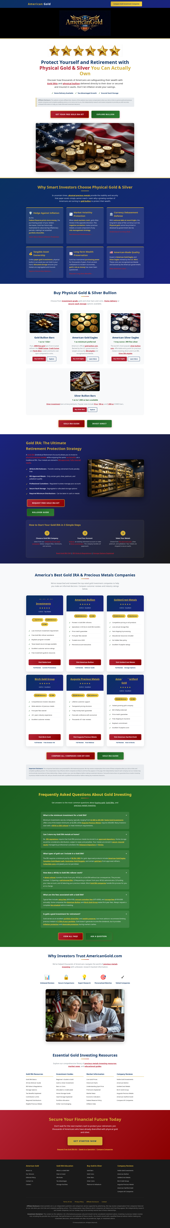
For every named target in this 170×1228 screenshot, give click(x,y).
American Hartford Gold (126, 680)
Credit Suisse (54, 348)
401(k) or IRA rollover (60, 826)
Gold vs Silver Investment (65, 1083)
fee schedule (55, 905)
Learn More (93, 359)
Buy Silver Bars (80, 409)
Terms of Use (67, 1202)
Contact (104, 1202)
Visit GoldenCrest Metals (125, 662)
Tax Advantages (61, 1181)
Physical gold (115, 225)
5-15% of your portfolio (66, 921)
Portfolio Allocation (62, 1100)
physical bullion (71, 83)
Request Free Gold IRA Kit (45, 503)
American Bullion (85, 599)
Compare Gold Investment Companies (126, 4)
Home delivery (110, 301)
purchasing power (92, 259)
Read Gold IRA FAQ (63, 553)
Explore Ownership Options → (40, 271)
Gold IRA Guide (71, 423)
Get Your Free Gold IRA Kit (70, 114)
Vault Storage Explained (64, 1097)
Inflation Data (91, 1104)
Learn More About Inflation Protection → (44, 238)
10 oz (96, 404)
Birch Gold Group (45, 679)
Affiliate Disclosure (92, 1202)
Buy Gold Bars (39, 359)
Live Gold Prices (91, 1079)
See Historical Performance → (80, 234)
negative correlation (77, 225)
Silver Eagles (114, 259)
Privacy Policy (79, 1202)
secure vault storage (77, 304)
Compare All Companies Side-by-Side (71, 756)
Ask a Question (99, 936)
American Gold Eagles (124, 257)
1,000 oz (110, 404)
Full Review (37, 668)
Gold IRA (31, 455)
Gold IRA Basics (31, 1079)
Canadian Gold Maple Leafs (54, 861)
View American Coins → (119, 269)
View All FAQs (70, 936)
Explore (51, 359)
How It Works (130, 742)
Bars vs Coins (60, 1086)
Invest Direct (99, 423)
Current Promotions (49, 668)
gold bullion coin (91, 346)
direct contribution (77, 544)
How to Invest (60, 1174)
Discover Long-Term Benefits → (81, 274)
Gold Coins (90, 1174)
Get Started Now (85, 1140)
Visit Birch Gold (45, 737)
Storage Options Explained (103, 553)
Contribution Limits (32, 1097)
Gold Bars (90, 1170)
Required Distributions (33, 1100)
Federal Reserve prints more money (43, 220)
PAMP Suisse (43, 348)
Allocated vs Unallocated (64, 1090)
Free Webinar (89, 742)
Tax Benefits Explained (33, 1093)
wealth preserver (89, 919)
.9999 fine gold (39, 346)
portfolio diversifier (36, 233)
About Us (29, 1170)
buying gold (100, 802)
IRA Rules (59, 1177)
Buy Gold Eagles (78, 359)
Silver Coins (91, 1181)
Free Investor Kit (49, 742)
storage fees (109, 899)
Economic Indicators (93, 1097)
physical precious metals (79, 195)
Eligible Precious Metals (34, 1104)
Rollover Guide (40, 512)
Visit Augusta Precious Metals (85, 737)
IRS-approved (63, 460)
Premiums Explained (93, 1090)
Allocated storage (40, 264)
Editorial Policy (31, 1177)
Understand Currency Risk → (121, 232)
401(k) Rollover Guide (33, 1083)
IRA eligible (90, 351)
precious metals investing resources (100, 1063)
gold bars (98, 861)
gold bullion (86, 201)
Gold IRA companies (98, 883)
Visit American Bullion (85, 662)
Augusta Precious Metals (85, 679)
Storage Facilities (62, 1184)
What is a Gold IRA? (62, 1170)
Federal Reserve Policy (94, 1100)
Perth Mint (37, 351)
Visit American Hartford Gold (125, 737)
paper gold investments (43, 259)
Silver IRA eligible (125, 353)
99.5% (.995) (75, 858)
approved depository (107, 839)
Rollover (72, 542)
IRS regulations (52, 839)
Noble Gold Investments (44, 601)
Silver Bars (90, 1177)
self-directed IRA (66, 880)
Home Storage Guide (63, 1093)
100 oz (101, 404)
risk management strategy (79, 230)
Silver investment (53, 404)
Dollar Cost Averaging (63, 1104)
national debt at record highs (124, 220)
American (39, 4)
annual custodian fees (84, 899)
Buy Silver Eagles (119, 359)
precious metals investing (85, 805)
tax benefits (71, 457)
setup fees (62, 899)
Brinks (100, 845)
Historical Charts (92, 1083)
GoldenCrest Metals (125, 599)
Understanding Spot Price (95, 1086)
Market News (90, 1093)
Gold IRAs (52, 83)
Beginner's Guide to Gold (64, 1079)
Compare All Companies (125, 1100)
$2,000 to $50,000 (97, 820)
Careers (28, 1184)
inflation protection (51, 924)
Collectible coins (49, 864)
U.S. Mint (134, 259)
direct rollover (50, 877)
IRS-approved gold (125, 542)
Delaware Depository (87, 845)
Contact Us (29, 1181)
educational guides (93, 1066)
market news (74, 1066)
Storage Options (129, 668)
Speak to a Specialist (87, 1149)
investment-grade (70, 301)
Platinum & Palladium (94, 1184)
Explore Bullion (105, 114)
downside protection (70, 924)
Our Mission (30, 1174)
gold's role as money (77, 267)
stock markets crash (82, 220)
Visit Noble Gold (44, 662)
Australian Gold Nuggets (75, 861)
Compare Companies (105, 1149)
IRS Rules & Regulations (82, 553)
